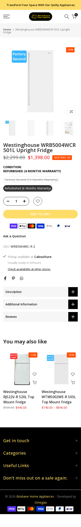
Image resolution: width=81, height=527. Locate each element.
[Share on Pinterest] (13, 278)
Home (7, 29)
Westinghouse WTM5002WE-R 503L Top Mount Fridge (59, 396)
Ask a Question (14, 236)
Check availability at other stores (29, 269)
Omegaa (41, 502)
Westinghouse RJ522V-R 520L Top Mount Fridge (18, 396)
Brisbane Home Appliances (35, 496)
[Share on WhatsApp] (22, 278)
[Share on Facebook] (5, 278)
